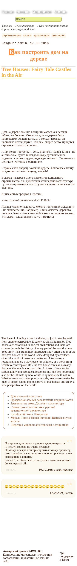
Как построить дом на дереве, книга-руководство (34, 27)
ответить (11, 470)
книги (27, 35)
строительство (12, 35)
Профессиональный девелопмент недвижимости (42, 399)
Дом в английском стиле (26, 396)
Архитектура (25, 25)
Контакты (22, 11)
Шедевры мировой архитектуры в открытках (39, 424)
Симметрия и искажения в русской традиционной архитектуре (33, 409)
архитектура (41, 35)
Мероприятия (41, 11)
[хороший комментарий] (69, 441)
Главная (7, 11)
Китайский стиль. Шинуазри (29, 414)
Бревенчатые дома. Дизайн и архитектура (37, 403)
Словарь (60, 11)
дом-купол (58, 35)
